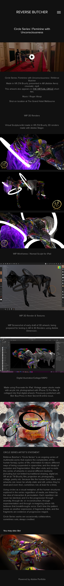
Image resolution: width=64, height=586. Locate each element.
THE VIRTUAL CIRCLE (43, 88)
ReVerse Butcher (32, 11)
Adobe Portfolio (38, 579)
